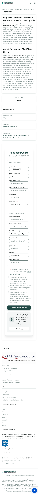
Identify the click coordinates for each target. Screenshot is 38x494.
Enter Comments (14, 259)
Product (10, 9)
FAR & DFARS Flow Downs (9, 368)
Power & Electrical (9, 127)
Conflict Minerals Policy (9, 397)
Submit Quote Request (19, 307)
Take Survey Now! (7, 449)
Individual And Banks (10, 138)
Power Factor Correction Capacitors (15, 135)
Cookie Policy (6, 394)
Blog (3, 422)
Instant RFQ (5, 420)
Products (4, 417)
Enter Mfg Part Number (16, 166)
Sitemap (4, 425)
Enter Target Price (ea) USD (17, 187)
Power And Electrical (22, 9)
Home (3, 9)
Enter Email (12, 245)
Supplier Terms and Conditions (11, 380)
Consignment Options (8, 371)
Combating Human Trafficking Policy (12, 400)
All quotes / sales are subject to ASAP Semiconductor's (20, 272)
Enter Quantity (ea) (14, 180)
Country (12, 252)
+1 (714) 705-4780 (9, 463)
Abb (32, 9)
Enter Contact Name (15, 216)
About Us (4, 412)
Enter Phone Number (15, 238)
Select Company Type (15, 231)
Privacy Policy (6, 392)
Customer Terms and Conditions (11, 382)
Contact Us (5, 414)
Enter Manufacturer (15, 173)
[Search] (30, 3)
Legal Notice (5, 365)
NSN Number (13, 194)
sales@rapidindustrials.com (12, 460)
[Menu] (34, 3)
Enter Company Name (15, 223)
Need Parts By (13, 201)
